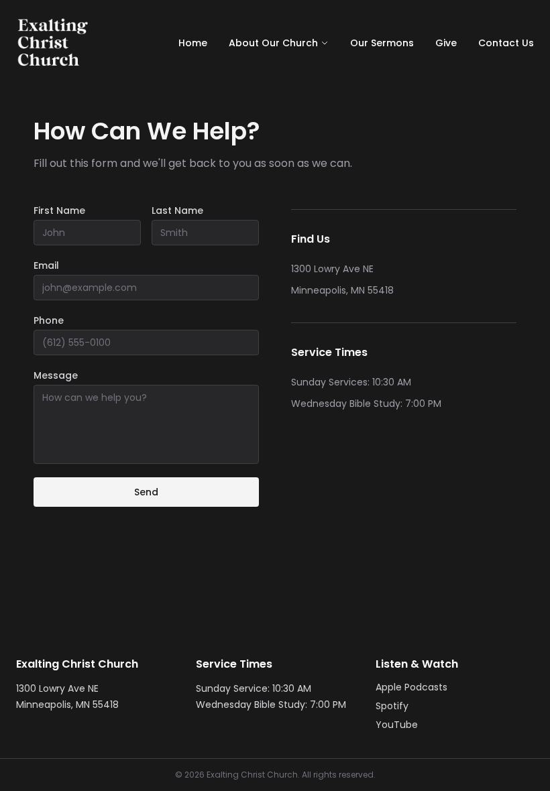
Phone (49, 320)
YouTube (397, 724)
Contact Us (506, 43)
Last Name (177, 210)
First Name (59, 210)
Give (446, 43)
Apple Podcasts (411, 687)
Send (146, 492)
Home (192, 43)
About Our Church (273, 43)
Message (56, 375)
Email (46, 265)
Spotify (392, 706)
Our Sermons (382, 43)
